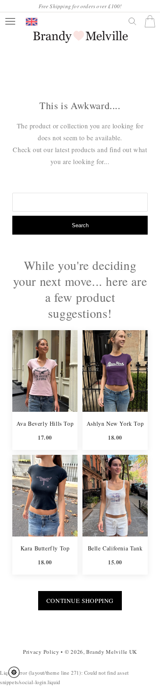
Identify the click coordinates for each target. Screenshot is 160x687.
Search (80, 225)
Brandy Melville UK (111, 651)
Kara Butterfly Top (45, 548)
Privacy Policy (41, 651)
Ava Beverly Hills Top (45, 423)
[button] (16, 672)
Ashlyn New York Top (115, 423)
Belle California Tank (115, 548)
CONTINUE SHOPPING (80, 600)
